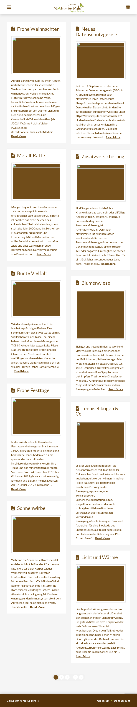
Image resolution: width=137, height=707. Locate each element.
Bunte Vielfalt (32, 273)
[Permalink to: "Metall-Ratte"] (36, 181)
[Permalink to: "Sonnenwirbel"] (36, 534)
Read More (18, 136)
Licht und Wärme (100, 557)
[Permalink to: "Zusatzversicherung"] (100, 182)
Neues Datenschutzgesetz (97, 31)
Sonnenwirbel (32, 508)
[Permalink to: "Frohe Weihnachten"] (36, 55)
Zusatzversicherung (103, 156)
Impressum (102, 700)
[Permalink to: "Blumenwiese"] (100, 314)
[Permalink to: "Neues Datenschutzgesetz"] (100, 60)
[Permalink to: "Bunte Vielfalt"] (36, 299)
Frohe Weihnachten (38, 29)
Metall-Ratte (31, 155)
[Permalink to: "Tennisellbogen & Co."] (100, 440)
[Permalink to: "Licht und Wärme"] (100, 583)
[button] (8, 7)
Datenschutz (122, 700)
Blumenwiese (96, 283)
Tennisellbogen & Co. (97, 411)
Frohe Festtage (33, 390)
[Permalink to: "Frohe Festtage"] (36, 416)
